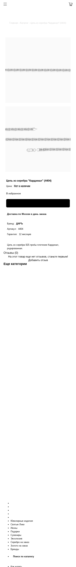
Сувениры (16, 535)
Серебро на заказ (20, 542)
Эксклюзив (16, 538)
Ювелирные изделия (22, 521)
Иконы (14, 528)
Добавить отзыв (38, 260)
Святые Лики (17, 524)
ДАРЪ (19, 223)
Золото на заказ (19, 545)
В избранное (13, 193)
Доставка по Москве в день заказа (26, 214)
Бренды (15, 549)
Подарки (15, 531)
